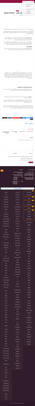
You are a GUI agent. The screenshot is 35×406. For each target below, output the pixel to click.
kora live (6, 293)
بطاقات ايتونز (17, 262)
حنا (17, 279)
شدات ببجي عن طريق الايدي (17, 233)
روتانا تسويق (28, 260)
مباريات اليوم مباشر (17, 327)
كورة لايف (6, 295)
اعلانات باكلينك (17, 318)
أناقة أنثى (29, 253)
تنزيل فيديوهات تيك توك (6, 385)
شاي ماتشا (17, 283)
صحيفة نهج (29, 246)
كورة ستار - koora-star (6, 258)
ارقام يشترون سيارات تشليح (6, 221)
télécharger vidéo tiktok (6, 390)
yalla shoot (17, 324)
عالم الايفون (28, 241)
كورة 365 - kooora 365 (6, 284)
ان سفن (29, 227)
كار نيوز (29, 248)
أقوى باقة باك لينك (17, 301)
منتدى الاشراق (29, 319)
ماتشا (17, 281)
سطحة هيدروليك (6, 199)
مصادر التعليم (29, 329)
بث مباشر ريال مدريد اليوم (6, 236)
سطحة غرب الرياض (6, 204)
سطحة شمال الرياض (6, 201)
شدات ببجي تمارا (17, 194)
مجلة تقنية (29, 332)
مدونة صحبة (28, 289)
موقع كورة (6, 325)
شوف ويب (29, 234)
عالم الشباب (29, 198)
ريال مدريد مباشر (17, 332)
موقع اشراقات (29, 216)
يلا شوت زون (6, 372)
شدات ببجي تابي (17, 199)
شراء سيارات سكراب (6, 214)
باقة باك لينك (28, 201)
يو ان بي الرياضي (29, 334)
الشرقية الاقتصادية (29, 239)
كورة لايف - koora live (6, 348)
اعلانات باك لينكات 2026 (6, 364)
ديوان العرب (17, 309)
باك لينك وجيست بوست (29, 327)
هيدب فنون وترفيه (29, 341)
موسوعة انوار (29, 294)
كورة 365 (6, 229)
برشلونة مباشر (17, 329)
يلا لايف (6, 239)
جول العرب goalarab (6, 234)
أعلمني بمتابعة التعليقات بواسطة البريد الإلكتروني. (26, 158)
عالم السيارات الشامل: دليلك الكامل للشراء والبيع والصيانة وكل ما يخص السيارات (14, 182)
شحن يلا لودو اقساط (17, 209)
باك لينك (17, 316)
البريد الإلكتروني (31, 153)
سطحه (6, 194)
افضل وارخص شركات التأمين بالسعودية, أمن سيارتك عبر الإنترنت (18, 173)
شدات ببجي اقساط (17, 192)
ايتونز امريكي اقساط (17, 242)
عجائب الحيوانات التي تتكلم (30, 131)
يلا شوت (17, 322)
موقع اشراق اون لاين (28, 218)
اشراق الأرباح (29, 297)
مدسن (29, 258)
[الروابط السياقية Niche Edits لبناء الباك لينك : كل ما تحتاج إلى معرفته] (20, 178)
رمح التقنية (29, 275)
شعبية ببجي (17, 259)
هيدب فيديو (29, 273)
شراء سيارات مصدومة (6, 223)
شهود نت (29, 282)
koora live (6, 267)
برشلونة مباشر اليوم (6, 245)
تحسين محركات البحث (28, 204)
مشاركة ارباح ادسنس (29, 194)
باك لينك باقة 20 (17, 297)
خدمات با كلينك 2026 (17, 304)
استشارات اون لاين (29, 268)
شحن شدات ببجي (17, 250)
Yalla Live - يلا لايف (6, 277)
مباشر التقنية (28, 287)
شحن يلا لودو (17, 255)
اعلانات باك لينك (17, 314)
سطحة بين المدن (6, 197)
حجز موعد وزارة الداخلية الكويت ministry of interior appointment (5, 132)
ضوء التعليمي (29, 211)
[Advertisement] (17, 6)
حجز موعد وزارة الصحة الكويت (14, 132)
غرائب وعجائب (19, 9)
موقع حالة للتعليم (29, 336)
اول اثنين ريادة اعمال (29, 192)
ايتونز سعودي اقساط (17, 206)
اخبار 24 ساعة (29, 339)
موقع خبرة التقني (29, 251)
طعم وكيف (29, 280)
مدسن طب (29, 324)
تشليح (6, 211)
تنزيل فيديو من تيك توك (6, 380)
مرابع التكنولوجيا (29, 229)
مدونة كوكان (29, 244)
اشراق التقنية (28, 224)
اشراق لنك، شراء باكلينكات (29, 310)
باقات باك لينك (29, 307)
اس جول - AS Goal (6, 287)
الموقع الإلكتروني (15, 153)
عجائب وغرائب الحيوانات (22, 131)
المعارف (29, 270)
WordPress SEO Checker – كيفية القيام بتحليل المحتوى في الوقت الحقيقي (18, 175)
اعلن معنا (12, 403)
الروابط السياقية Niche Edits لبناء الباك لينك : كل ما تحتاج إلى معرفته (15, 178)
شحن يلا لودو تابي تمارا (17, 238)
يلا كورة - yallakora (6, 282)
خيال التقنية (29, 232)
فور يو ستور (17, 228)
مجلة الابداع (29, 263)
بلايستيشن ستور (17, 264)
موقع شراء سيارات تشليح (6, 218)
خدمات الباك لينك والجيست (17, 289)
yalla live (6, 252)
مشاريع (17, 311)
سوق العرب (17, 294)
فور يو (17, 247)
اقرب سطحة (6, 209)
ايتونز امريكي (17, 204)
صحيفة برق (29, 213)
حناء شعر (17, 276)
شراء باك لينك (28, 300)
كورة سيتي (6, 232)
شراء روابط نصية (29, 305)
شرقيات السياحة (29, 292)
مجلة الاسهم (29, 236)
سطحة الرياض (6, 192)
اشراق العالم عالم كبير (28, 317)
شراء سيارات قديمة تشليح (6, 226)
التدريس (29, 315)
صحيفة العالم (29, 344)
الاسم (32, 150)
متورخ (29, 256)
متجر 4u (17, 230)
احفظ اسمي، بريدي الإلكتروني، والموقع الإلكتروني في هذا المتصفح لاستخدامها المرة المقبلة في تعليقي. (20, 156)
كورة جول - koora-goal (6, 260)
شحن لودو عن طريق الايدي (17, 257)
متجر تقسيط (17, 218)
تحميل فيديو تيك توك (6, 383)
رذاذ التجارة (29, 277)
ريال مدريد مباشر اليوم (6, 242)
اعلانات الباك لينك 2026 (29, 322)
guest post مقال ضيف (17, 292)
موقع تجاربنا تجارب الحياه (17, 306)
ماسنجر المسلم (29, 207)
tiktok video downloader (6, 387)
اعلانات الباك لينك (29, 312)
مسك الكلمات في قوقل (29, 222)
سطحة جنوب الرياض (6, 206)
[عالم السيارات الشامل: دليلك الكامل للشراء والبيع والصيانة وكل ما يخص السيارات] (20, 182)
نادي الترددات (28, 265)
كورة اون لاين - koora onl (6, 280)
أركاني (29, 285)
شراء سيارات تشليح (6, 216)
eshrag (20, 15)
